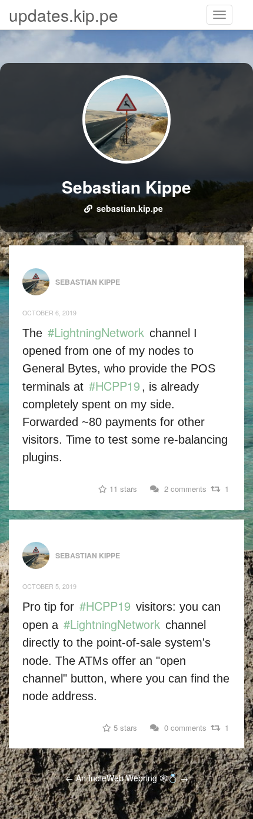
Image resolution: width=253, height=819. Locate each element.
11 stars (122, 488)
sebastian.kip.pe (129, 208)
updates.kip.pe (63, 14)
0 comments (184, 727)
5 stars (124, 727)
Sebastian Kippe (126, 187)
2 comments (184, 488)
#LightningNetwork (96, 332)
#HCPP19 (114, 385)
